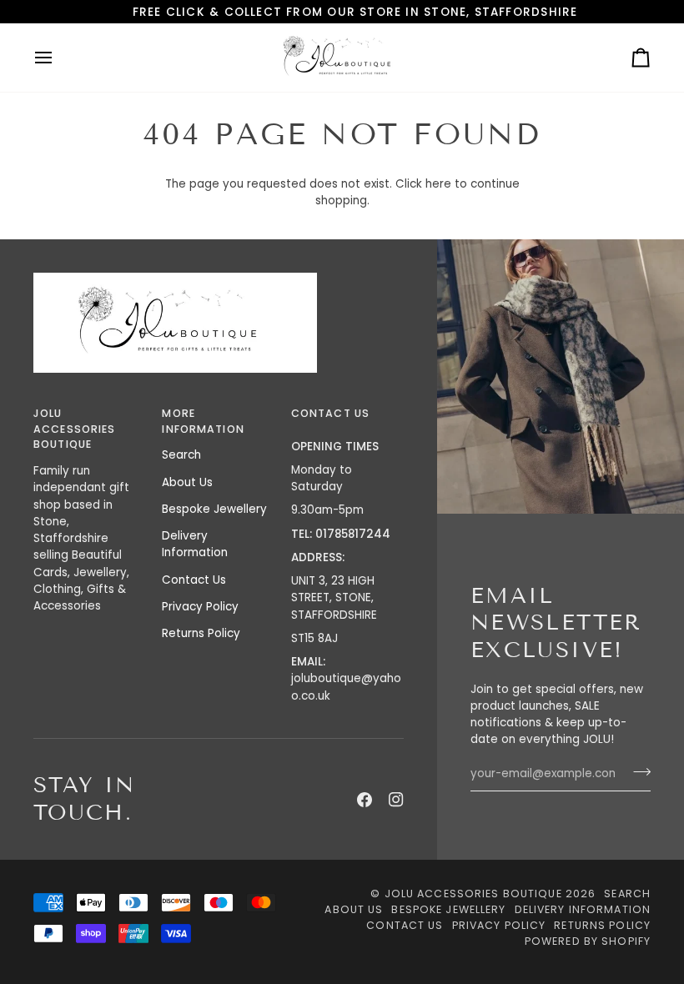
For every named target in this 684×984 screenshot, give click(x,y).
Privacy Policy (200, 607)
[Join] (637, 772)
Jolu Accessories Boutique (475, 893)
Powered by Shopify (588, 941)
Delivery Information (195, 544)
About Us (187, 482)
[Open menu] (58, 57)
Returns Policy (201, 633)
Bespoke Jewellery (214, 509)
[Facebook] (364, 799)
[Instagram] (396, 799)
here (438, 184)
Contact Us (194, 580)
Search (181, 455)
